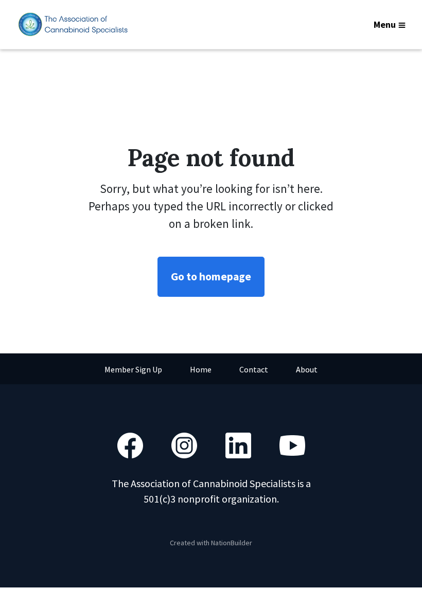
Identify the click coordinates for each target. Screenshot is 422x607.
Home (201, 369)
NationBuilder (231, 542)
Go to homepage (211, 276)
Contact (253, 369)
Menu (385, 24)
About (307, 369)
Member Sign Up (133, 369)
